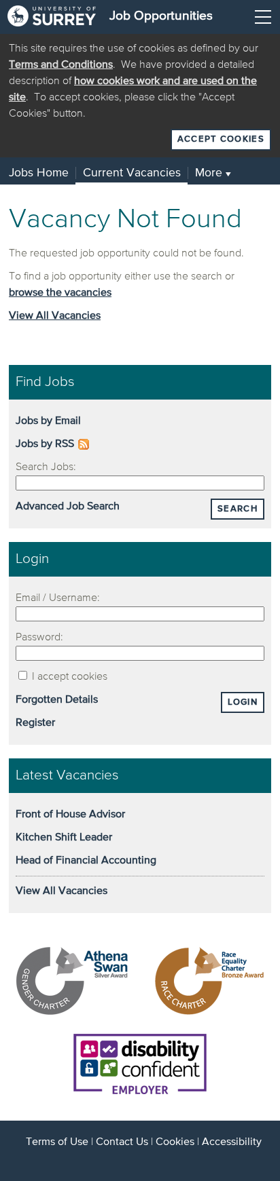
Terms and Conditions (61, 65)
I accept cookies (68, 677)
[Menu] (263, 17)
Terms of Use (57, 1142)
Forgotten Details (57, 700)
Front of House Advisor (70, 814)
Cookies (175, 1142)
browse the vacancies (60, 293)
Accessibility (232, 1142)
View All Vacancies (55, 316)
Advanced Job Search (68, 506)
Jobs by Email (48, 421)
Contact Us (122, 1142)
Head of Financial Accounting (86, 860)
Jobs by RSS (45, 444)
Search (237, 509)
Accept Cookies (220, 139)
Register (35, 723)
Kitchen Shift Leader (64, 837)
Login (243, 702)
